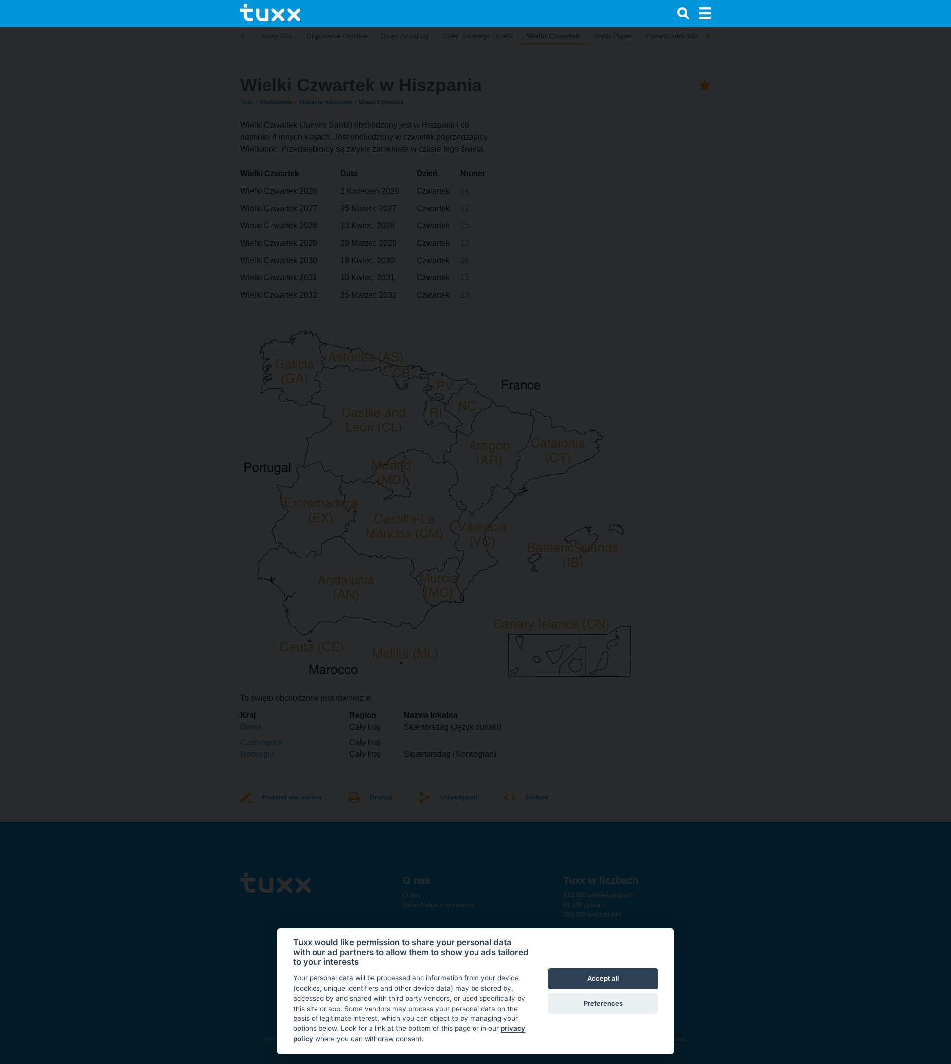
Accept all (603, 978)
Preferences (603, 1003)
